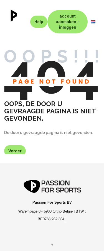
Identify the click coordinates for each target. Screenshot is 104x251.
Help (38, 21)
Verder (15, 150)
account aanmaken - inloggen (67, 22)
